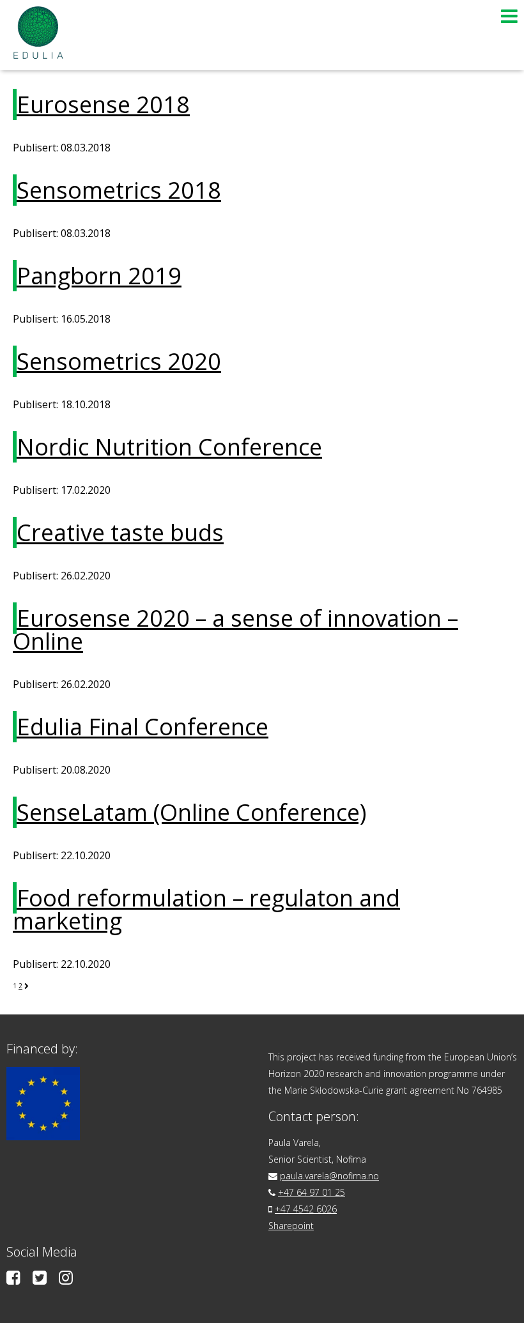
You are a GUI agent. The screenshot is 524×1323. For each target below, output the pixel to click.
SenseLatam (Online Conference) (191, 812)
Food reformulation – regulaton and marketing (206, 909)
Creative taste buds (120, 532)
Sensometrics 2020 (119, 361)
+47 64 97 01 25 (311, 1192)
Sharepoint (291, 1226)
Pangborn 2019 (99, 275)
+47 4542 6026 (306, 1209)
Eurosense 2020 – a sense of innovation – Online (235, 629)
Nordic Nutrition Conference (169, 447)
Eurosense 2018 (103, 104)
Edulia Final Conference (142, 726)
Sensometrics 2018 (119, 190)
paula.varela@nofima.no (329, 1176)
